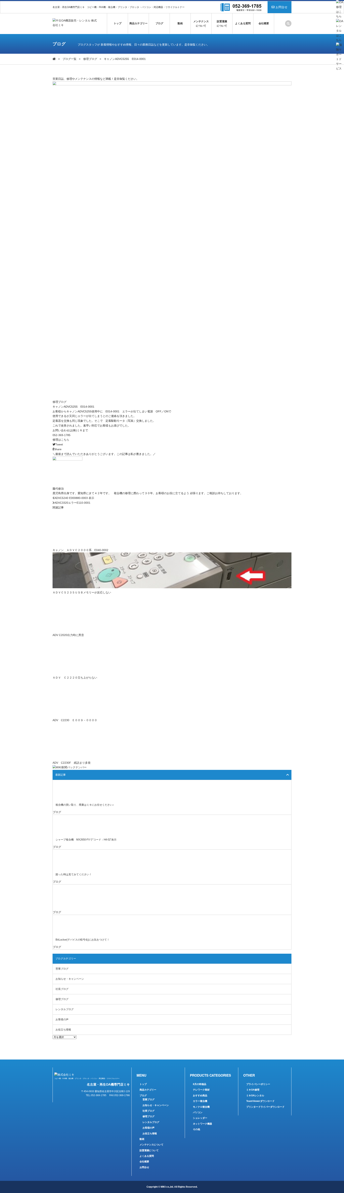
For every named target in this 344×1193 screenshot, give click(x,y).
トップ (117, 23)
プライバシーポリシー (258, 1084)
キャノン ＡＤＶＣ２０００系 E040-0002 (80, 550)
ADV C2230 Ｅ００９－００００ (75, 720)
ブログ (159, 23)
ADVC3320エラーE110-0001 (72, 502)
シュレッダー (200, 1118)
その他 (196, 1129)
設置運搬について (222, 23)
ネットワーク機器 (202, 1123)
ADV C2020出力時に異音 (68, 635)
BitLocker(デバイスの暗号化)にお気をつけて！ (82, 939)
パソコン (197, 1112)
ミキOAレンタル (255, 1095)
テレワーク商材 (201, 1089)
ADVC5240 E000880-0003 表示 (74, 498)
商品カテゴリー (138, 23)
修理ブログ (90, 58)
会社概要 (264, 23)
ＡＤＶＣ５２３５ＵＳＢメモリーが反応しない (82, 592)
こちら (65, 439)
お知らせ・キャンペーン (70, 978)
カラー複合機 (200, 1101)
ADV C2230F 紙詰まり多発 (72, 762)
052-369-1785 (61, 435)
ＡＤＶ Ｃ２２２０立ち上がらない (75, 677)
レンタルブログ (65, 1009)
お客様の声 (62, 1019)
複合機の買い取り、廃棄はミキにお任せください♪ (85, 804)
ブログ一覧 (69, 58)
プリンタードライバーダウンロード (265, 1106)
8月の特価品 (199, 1084)
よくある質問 (243, 23)
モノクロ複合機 (201, 1106)
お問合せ (281, 7)
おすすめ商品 (200, 1095)
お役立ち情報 (63, 1029)
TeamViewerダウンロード (260, 1101)
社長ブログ (62, 989)
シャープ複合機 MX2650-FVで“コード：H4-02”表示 (86, 839)
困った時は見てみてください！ (74, 874)
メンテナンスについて (201, 23)
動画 (180, 23)
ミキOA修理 (252, 1089)
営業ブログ (62, 968)
